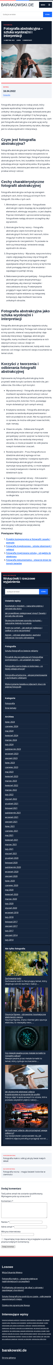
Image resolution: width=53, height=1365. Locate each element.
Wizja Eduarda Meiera (12, 1272)
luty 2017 (9, 930)
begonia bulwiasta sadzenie (10, 1320)
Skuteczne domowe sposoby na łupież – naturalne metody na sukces (23, 622)
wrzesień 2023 (11, 753)
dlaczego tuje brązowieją (18, 1323)
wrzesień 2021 (11, 817)
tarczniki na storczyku (24, 1339)
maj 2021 (9, 835)
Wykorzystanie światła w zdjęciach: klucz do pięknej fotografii (25, 685)
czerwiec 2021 (11, 831)
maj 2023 (9, 771)
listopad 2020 (11, 862)
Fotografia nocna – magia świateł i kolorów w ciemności (24, 1172)
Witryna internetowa (10, 1231)
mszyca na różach (27, 1336)
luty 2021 (9, 849)
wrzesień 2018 (11, 912)
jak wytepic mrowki (40, 1331)
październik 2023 (13, 749)
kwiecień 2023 (11, 776)
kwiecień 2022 (11, 785)
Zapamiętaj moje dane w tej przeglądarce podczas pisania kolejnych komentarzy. (26, 1240)
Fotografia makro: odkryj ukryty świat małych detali (24, 1158)
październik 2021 (13, 812)
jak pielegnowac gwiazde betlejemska (21, 1331)
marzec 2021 (11, 844)
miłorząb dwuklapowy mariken (11, 1336)
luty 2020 (9, 903)
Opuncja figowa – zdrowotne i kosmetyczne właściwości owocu (25, 1015)
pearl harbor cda (38, 1336)
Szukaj (47, 14)
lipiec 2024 (10, 722)
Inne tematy (10, 708)
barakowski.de (17, 5)
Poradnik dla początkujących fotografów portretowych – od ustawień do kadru (24, 658)
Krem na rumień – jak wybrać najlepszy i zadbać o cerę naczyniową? (23, 629)
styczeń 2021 (11, 853)
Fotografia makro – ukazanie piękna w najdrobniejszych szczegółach (20, 1280)
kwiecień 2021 (11, 840)
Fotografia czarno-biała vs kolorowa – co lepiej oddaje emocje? (24, 667)
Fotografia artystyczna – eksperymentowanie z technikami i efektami (26, 676)
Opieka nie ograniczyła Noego (16, 1305)
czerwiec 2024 (11, 726)
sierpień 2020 (11, 876)
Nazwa (5, 1222)
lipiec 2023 (10, 762)
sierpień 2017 (11, 926)
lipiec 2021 (10, 826)
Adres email (7, 1226)
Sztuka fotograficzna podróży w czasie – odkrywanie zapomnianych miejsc (26, 1298)
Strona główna (9, 1357)
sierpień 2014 (11, 935)
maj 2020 (9, 889)
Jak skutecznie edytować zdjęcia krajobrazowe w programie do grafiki (22, 1093)
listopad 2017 (11, 921)
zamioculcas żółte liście (39, 1339)
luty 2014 (9, 939)
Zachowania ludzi (13, 978)
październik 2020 (13, 867)
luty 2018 (9, 917)
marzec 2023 (11, 780)
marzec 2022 (11, 790)
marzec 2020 (11, 899)
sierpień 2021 (11, 821)
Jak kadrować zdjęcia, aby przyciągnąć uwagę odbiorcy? (26, 1131)
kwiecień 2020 (11, 894)
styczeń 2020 (11, 908)
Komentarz (7, 1201)
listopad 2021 (11, 808)
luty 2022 (9, 794)
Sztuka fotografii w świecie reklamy (21, 650)
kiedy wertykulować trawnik (28, 1334)
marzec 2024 (11, 740)
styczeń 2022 (11, 799)
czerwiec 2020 (11, 885)
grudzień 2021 (11, 803)
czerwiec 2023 (11, 767)
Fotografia (8, 25)
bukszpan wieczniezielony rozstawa (31, 1320)
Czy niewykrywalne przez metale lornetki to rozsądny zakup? (25, 1054)
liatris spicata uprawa (44, 1334)
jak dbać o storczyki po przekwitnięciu (21, 1328)
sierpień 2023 (11, 758)
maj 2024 (9, 731)
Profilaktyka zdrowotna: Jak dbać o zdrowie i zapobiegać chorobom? (22, 1289)
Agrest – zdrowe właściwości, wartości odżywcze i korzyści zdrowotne (23, 636)
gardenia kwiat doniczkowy (35, 1323)
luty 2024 (9, 744)
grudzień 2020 (11, 858)
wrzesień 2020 (11, 871)
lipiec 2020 (10, 880)
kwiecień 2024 (11, 735)
